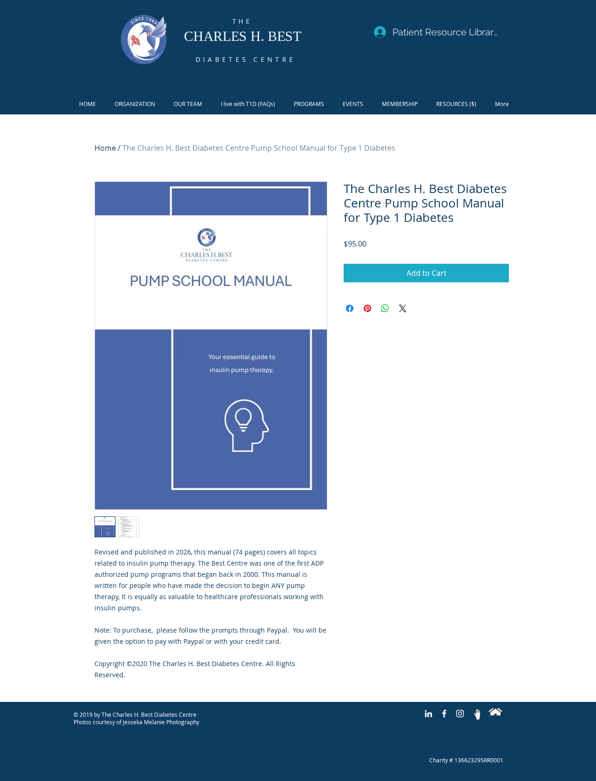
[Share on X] (402, 308)
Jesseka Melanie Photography (161, 722)
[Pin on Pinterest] (367, 308)
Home (105, 148)
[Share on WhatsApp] (385, 308)
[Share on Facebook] (349, 308)
